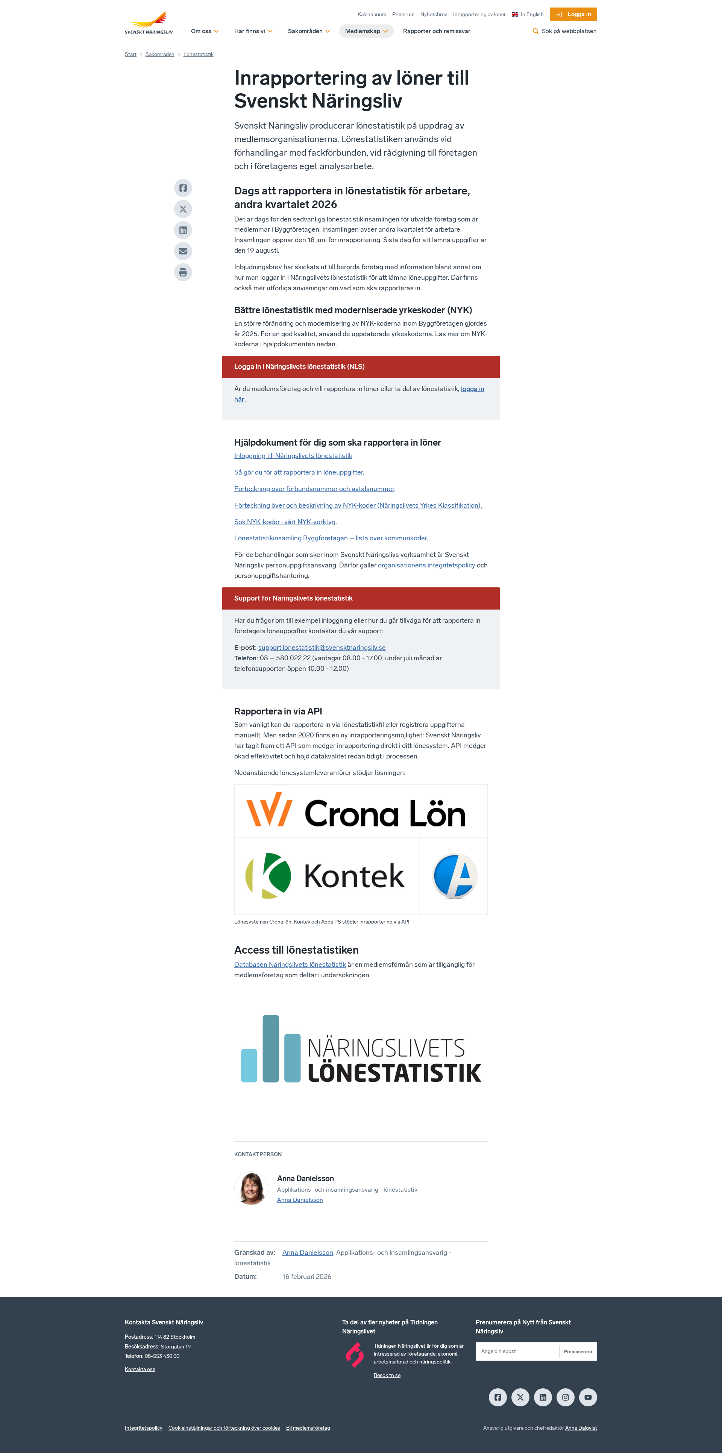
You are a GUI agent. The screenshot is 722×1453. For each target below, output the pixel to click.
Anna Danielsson (300, 1199)
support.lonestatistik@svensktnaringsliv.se (322, 647)
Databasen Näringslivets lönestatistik (290, 964)
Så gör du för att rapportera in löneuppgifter (298, 472)
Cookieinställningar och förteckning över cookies (224, 1428)
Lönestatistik (199, 54)
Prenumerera (578, 1351)
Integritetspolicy (143, 1428)
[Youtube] (588, 1397)
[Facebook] (183, 188)
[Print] (183, 272)
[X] (183, 209)
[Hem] (149, 23)
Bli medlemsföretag (308, 1428)
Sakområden (160, 54)
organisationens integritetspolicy (426, 565)
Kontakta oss (140, 1369)
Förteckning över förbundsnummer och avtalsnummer (314, 489)
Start (131, 54)
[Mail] (183, 251)
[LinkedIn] (183, 230)
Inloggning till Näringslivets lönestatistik (293, 456)
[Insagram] (566, 1397)
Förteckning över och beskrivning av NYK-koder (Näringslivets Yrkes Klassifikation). (358, 505)
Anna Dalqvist (581, 1428)
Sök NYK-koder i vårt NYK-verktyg (284, 522)
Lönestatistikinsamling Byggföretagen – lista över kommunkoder (330, 538)
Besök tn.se (387, 1375)
